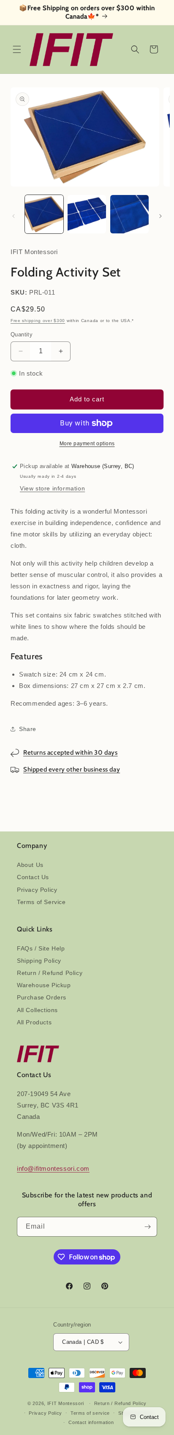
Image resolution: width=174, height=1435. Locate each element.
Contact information (91, 1422)
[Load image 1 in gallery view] (44, 214)
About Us (30, 864)
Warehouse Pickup (44, 985)
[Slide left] (13, 216)
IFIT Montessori (65, 1403)
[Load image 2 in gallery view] (87, 214)
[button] (17, 49)
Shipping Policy (39, 960)
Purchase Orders (41, 997)
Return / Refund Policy (49, 972)
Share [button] (27, 729)
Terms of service (90, 1413)
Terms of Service (41, 902)
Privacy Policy (37, 889)
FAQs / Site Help (41, 948)
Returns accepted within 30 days (70, 752)
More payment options (87, 444)
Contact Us (33, 877)
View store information (52, 488)
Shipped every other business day (71, 769)
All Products (34, 1022)
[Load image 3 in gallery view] (129, 214)
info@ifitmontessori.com (53, 1168)
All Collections (37, 1010)
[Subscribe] (147, 1227)
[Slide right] (160, 216)
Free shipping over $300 (38, 320)
